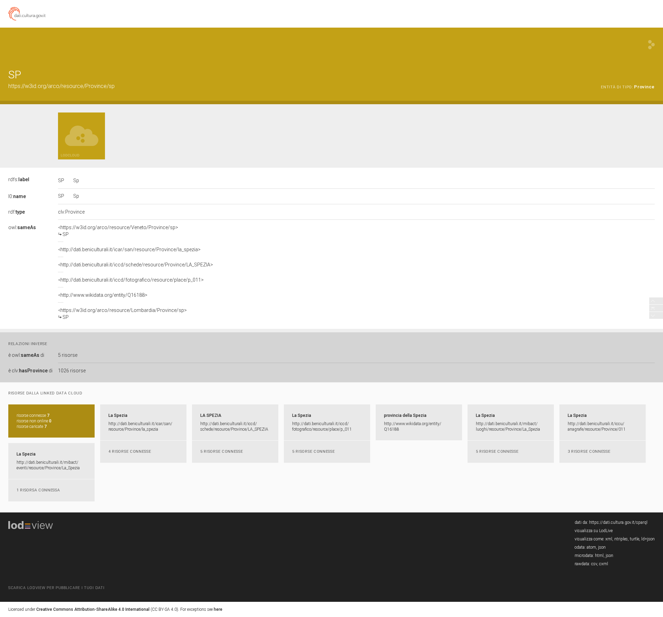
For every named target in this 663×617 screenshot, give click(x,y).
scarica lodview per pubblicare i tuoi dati (56, 588)
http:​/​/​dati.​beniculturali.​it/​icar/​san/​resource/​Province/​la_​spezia (140, 426)
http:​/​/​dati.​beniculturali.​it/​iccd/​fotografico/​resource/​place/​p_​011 (322, 426)
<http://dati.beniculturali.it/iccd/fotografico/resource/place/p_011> (131, 280)
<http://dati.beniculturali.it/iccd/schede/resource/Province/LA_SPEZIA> (135, 264)
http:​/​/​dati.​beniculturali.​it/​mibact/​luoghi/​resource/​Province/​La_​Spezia (508, 426)
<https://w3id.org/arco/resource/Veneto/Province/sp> (118, 231)
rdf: (16, 212)
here (218, 609)
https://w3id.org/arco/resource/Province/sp (61, 86)
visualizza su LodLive (594, 530)
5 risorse (67, 355)
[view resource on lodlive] (651, 44)
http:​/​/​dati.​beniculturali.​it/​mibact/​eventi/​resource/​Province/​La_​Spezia (48, 465)
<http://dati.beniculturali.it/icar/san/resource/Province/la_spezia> (129, 249)
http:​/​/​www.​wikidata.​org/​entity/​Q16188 (412, 426)
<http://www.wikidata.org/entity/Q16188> (102, 295)
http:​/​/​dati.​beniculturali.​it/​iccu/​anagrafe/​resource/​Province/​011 (597, 426)
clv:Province (71, 212)
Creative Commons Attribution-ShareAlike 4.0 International (93, 609)
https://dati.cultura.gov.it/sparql (618, 522)
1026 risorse (72, 370)
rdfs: (18, 179)
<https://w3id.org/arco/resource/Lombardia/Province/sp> (122, 313)
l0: (17, 196)
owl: (22, 227)
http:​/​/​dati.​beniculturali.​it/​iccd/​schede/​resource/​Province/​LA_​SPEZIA (234, 426)
